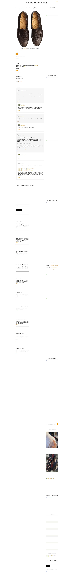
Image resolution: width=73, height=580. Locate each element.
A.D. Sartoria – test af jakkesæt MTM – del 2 (22, 319)
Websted (17, 205)
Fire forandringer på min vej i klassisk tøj (22, 306)
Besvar (18, 101)
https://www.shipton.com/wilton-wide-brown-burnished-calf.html (26, 168)
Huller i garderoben (19, 278)
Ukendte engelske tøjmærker (20, 348)
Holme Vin (25, 66)
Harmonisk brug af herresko (20, 333)
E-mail (17, 201)
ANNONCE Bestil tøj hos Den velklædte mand (22, 252)
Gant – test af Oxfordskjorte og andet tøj (22, 264)
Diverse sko (19, 81)
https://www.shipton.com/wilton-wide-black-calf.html (24, 169)
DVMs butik (36, 65)
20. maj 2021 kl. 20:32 (23, 105)
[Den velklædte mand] (36, 2)
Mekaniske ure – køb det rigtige (54, 265)
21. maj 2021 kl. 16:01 (23, 125)
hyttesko (18, 82)
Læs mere (17, 228)
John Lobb (25, 48)
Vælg (17, 70)
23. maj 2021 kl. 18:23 (21, 135)
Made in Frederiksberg (19, 221)
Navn (16, 197)
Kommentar (17, 187)
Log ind (57, 1)
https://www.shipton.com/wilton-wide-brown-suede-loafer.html (25, 170)
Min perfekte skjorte (19, 292)
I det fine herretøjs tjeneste (20, 236)
